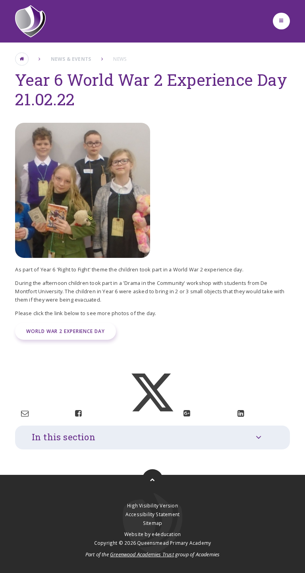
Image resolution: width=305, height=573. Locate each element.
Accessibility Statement (152, 514)
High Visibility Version (152, 505)
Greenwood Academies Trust (142, 554)
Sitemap (152, 523)
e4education (166, 534)
